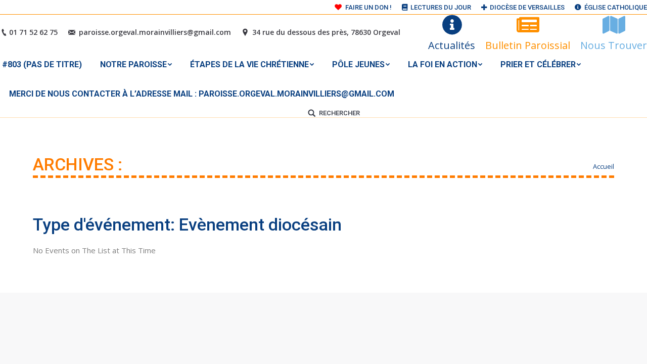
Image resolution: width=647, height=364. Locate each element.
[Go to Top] (631, 348)
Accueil (603, 166)
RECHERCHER (339, 113)
